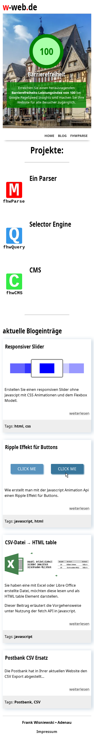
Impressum (47, 731)
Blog (62, 135)
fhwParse (79, 135)
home (49, 135)
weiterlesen (79, 413)
